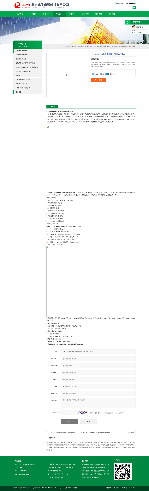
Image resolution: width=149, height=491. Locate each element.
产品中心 (71, 46)
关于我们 (33, 14)
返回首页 (108, 488)
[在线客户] (127, 22)
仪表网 (75, 488)
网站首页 (20, 14)
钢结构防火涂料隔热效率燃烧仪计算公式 (82, 445)
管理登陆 (131, 488)
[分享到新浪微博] (103, 73)
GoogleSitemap (62, 488)
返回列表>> (131, 432)
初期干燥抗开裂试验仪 (23, 88)
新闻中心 (46, 14)
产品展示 (59, 14)
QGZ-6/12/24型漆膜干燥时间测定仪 (27, 67)
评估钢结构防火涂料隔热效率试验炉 (101, 447)
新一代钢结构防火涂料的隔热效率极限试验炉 (109, 445)
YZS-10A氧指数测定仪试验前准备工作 (65, 432)
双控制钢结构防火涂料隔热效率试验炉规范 (59, 442)
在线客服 (139, 27)
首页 (66, 46)
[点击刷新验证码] (82, 412)
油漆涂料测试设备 (80, 46)
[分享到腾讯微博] (105, 73)
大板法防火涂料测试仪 (23, 71)
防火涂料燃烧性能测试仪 (23, 79)
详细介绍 (52, 106)
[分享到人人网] (108, 73)
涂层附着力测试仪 (21, 84)
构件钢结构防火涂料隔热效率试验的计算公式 (115, 442)
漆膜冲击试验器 (21, 59)
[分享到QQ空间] (101, 73)
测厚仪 (18, 75)
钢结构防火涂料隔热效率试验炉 (26, 63)
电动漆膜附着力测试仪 (23, 55)
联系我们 (98, 14)
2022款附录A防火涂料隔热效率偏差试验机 (87, 442)
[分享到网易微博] (110, 73)
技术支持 (72, 14)
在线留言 (85, 14)
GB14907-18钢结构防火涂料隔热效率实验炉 (76, 447)
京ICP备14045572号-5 (51, 488)
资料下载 (111, 14)
